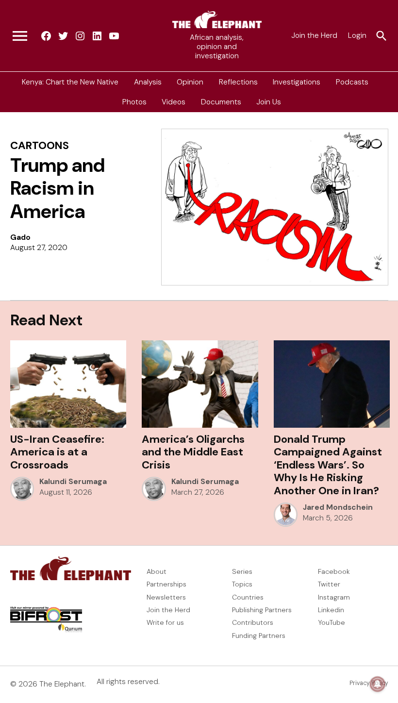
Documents (221, 102)
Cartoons (39, 145)
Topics (242, 584)
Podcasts (352, 81)
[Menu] (20, 36)
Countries (248, 597)
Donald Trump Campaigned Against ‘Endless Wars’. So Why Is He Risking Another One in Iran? (328, 465)
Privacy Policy (368, 683)
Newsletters (166, 597)
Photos (134, 102)
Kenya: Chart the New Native (70, 81)
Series (242, 571)
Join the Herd (314, 35)
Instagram (334, 597)
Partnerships (166, 584)
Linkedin (331, 609)
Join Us (268, 102)
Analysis (148, 81)
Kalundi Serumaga (73, 481)
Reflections (238, 81)
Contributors (252, 622)
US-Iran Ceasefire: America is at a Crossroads (57, 452)
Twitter (329, 584)
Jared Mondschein (338, 507)
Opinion (190, 81)
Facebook (334, 571)
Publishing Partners (262, 609)
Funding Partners (258, 635)
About (156, 571)
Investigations (296, 81)
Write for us (165, 622)
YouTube (331, 622)
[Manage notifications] (377, 684)
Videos (173, 102)
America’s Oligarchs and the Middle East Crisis (193, 452)
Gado (20, 237)
